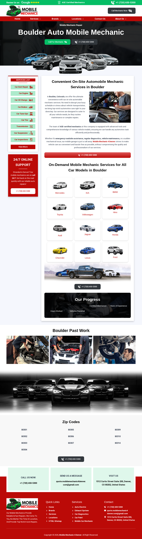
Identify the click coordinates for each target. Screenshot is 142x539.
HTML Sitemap (55, 521)
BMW (115, 192)
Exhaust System (82, 510)
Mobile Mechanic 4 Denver (104, 141)
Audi (60, 235)
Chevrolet (60, 258)
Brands (55, 19)
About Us (119, 19)
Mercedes (59, 193)
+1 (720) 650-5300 (126, 2)
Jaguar (87, 234)
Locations (76, 19)
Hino (115, 212)
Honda (115, 235)
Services (34, 19)
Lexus (87, 258)
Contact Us (100, 19)
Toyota (60, 214)
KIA (87, 193)
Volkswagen (87, 214)
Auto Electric (80, 507)
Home (17, 19)
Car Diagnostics (81, 514)
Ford (115, 257)
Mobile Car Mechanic (84, 521)
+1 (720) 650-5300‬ (28, 483)
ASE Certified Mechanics (73, 2)
